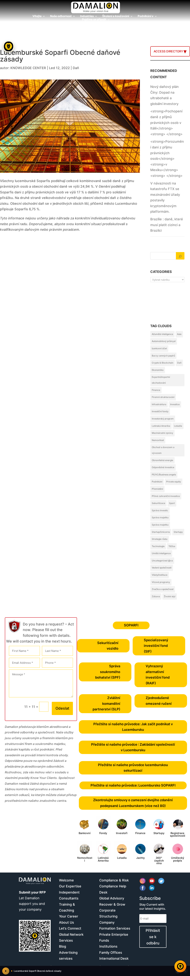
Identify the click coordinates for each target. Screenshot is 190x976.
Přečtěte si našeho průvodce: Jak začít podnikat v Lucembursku (133, 727)
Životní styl (169, 596)
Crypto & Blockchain (162, 362)
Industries (87, 16)
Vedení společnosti (161, 567)
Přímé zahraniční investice (166, 496)
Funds (104, 940)
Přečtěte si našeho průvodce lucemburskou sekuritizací (133, 768)
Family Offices (110, 952)
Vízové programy (161, 582)
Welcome (66, 880)
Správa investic (160, 510)
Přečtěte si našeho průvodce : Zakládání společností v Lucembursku (133, 747)
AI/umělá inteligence (162, 334)
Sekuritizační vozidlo (107, 646)
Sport (172, 503)
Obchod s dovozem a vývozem (163, 450)
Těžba (171, 546)
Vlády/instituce (159, 574)
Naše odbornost (61, 16)
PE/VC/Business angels (164, 474)
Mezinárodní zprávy (162, 433)
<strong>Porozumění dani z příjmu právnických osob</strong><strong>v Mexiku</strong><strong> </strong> (167, 159)
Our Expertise (70, 886)
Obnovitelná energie (162, 460)
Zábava (156, 596)
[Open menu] (8, 46)
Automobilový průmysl (164, 341)
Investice (175, 404)
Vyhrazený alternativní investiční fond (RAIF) (158, 674)
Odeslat (62, 708)
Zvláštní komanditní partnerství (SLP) (106, 703)
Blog (62, 946)
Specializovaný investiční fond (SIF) (156, 645)
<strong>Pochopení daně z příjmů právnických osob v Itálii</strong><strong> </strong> (166, 122)
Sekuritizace (158, 503)
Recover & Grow (112, 904)
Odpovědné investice (163, 467)
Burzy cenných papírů (163, 355)
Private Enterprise (113, 934)
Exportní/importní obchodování (161, 380)
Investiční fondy (160, 411)
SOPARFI (131, 625)
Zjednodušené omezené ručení (159, 701)
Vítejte (37, 16)
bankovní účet (159, 348)
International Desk (114, 958)
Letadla (178, 425)
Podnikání (157, 481)
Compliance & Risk (114, 880)
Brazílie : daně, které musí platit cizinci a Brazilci (166, 224)
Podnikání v (145, 16)
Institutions (108, 946)
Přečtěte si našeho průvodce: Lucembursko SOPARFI (133, 785)
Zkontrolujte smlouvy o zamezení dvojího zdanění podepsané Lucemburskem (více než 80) (133, 803)
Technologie (158, 546)
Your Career (68, 916)
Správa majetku (160, 517)
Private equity (173, 481)
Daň (76, 68)
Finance (156, 390)
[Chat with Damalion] (180, 966)
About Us (66, 922)
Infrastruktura (159, 404)
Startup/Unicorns (161, 532)
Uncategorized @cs (162, 560)
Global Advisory (111, 898)
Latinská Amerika (161, 425)
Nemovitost (158, 440)
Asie (179, 334)
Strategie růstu (159, 539)
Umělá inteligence (161, 553)
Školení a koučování (115, 16)
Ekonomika (157, 370)
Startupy (178, 532)
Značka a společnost (162, 589)
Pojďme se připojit (94, 19)
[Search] (180, 256)
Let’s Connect (70, 928)
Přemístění (157, 488)
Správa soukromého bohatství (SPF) (107, 671)
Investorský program (163, 418)
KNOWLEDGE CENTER (28, 68)
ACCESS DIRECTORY (168, 51)
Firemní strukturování (163, 397)
